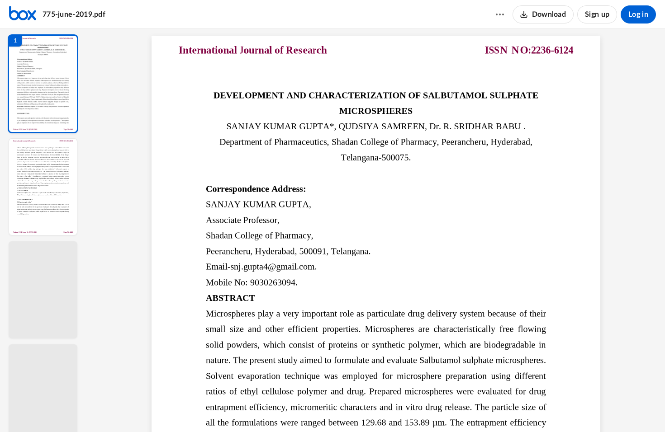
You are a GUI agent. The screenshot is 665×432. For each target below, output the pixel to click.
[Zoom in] (407, 409)
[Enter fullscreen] (459, 410)
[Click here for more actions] (500, 14)
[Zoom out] (376, 409)
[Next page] (357, 409)
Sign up (597, 14)
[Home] (22, 14)
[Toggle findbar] (309, 410)
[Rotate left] (425, 410)
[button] (43, 84)
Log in (638, 14)
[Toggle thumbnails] (292, 410)
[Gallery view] (443, 410)
